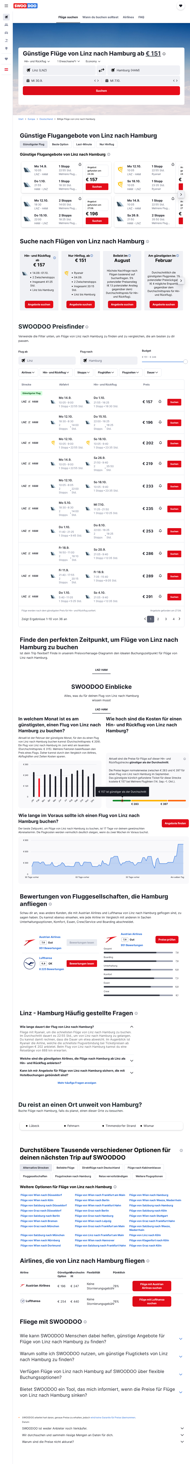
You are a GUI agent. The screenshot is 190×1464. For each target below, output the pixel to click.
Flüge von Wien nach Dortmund (41, 1245)
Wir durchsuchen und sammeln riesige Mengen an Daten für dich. (67, 1435)
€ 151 (153, 53)
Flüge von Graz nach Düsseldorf (41, 1210)
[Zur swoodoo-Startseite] (25, 5)
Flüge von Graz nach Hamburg (94, 1215)
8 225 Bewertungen (51, 969)
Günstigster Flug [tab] (33, 144)
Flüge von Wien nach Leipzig (93, 1221)
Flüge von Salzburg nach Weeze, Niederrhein (150, 1228)
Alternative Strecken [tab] (36, 1167)
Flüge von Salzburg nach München (43, 1235)
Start (20, 119)
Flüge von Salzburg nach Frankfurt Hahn (100, 1245)
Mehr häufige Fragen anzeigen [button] (77, 1082)
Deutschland (46, 119)
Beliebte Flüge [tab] (65, 1167)
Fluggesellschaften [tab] (35, 1176)
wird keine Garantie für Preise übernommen (113, 1417)
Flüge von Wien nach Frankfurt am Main (100, 1195)
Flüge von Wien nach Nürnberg (40, 1240)
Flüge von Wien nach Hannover (94, 1240)
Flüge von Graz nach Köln (145, 1245)
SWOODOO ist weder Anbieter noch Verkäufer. (54, 1428)
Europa (31, 119)
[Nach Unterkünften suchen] (6, 25)
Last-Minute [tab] (84, 144)
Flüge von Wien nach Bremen (39, 1221)
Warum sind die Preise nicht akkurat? (48, 1442)
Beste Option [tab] (60, 144)
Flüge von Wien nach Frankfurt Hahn (98, 1205)
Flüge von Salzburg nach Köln (148, 1210)
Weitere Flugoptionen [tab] (149, 1176)
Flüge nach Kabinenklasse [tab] (144, 1167)
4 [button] (174, 619)
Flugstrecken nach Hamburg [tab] (73, 1176)
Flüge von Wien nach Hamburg (148, 1195)
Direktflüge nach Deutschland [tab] (101, 1167)
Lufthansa (45, 957)
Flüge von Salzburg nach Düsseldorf (44, 1205)
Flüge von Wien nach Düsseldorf (41, 1195)
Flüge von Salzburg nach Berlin (40, 1215)
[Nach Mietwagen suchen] (6, 32)
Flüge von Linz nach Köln (145, 1235)
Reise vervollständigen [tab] (113, 1176)
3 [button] (166, 619)
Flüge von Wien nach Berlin (92, 1200)
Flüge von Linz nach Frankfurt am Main (99, 1235)
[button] (6, 6)
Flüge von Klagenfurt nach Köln (149, 1240)
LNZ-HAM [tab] (101, 669)
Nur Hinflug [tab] (107, 144)
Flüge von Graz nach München (40, 1226)
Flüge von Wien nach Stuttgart (148, 1215)
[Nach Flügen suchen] (6, 17)
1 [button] (150, 619)
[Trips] (6, 59)
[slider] (185, 361)
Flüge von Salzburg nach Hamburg (151, 1205)
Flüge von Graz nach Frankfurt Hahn (152, 1221)
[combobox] (93, 61)
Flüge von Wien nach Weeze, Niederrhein (155, 1200)
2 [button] (158, 619)
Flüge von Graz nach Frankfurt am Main (100, 1226)
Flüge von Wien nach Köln (37, 1200)
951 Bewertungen (50, 948)
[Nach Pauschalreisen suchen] (6, 40)
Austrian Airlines (49, 936)
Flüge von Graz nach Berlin (92, 1210)
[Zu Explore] (6, 48)
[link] (39, 304)
